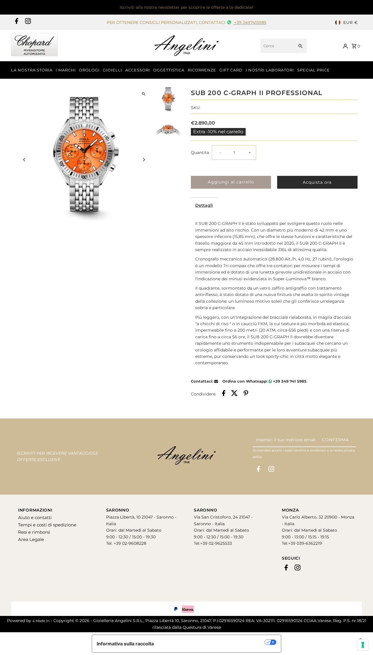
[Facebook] (16, 22)
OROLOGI (89, 70)
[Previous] (24, 159)
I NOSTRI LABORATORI (270, 70)
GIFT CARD (230, 70)
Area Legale (31, 539)
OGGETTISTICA (168, 70)
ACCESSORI (137, 70)
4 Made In (41, 621)
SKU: (195, 107)
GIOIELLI (112, 70)
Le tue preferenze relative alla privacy (212, 642)
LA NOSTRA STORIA (31, 70)
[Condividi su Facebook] (223, 394)
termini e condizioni (310, 450)
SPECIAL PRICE (313, 70)
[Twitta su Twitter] (234, 394)
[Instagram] (27, 22)
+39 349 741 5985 (289, 381)
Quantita (200, 152)
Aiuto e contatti (35, 517)
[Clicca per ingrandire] (143, 94)
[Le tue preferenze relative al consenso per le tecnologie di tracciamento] (362, 644)
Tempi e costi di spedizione (47, 525)
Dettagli (204, 205)
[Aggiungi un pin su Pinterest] (246, 394)
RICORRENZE (202, 70)
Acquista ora (317, 182)
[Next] (143, 159)
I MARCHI (66, 70)
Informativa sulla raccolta (125, 644)
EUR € (350, 22)
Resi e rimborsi (34, 532)
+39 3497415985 (249, 22)
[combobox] (277, 45)
